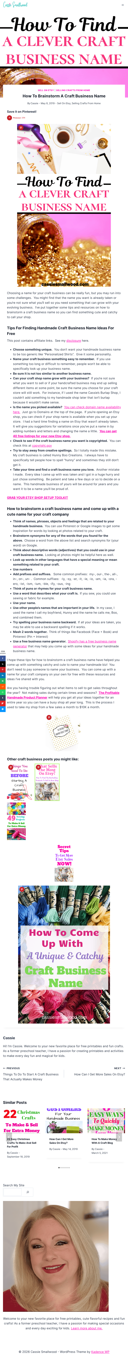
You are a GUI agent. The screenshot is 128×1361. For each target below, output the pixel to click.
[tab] (59, 1167)
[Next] (119, 1137)
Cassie (34, 103)
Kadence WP (100, 1352)
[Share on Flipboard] (3, 703)
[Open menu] (122, 5)
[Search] (28, 1192)
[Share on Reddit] (3, 686)
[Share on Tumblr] (3, 698)
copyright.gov (42, 445)
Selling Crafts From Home (73, 90)
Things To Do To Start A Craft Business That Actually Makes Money (31, 1074)
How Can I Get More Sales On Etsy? (99, 1071)
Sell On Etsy (46, 90)
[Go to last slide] (9, 1137)
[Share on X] (3, 664)
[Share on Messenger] (3, 709)
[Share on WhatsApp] (3, 692)
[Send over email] (3, 681)
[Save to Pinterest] (3, 669)
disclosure (73, 340)
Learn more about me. (86, 1328)
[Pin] (20, 127)
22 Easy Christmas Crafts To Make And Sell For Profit (21, 1143)
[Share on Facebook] (3, 658)
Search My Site (13, 1185)
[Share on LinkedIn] (3, 675)
